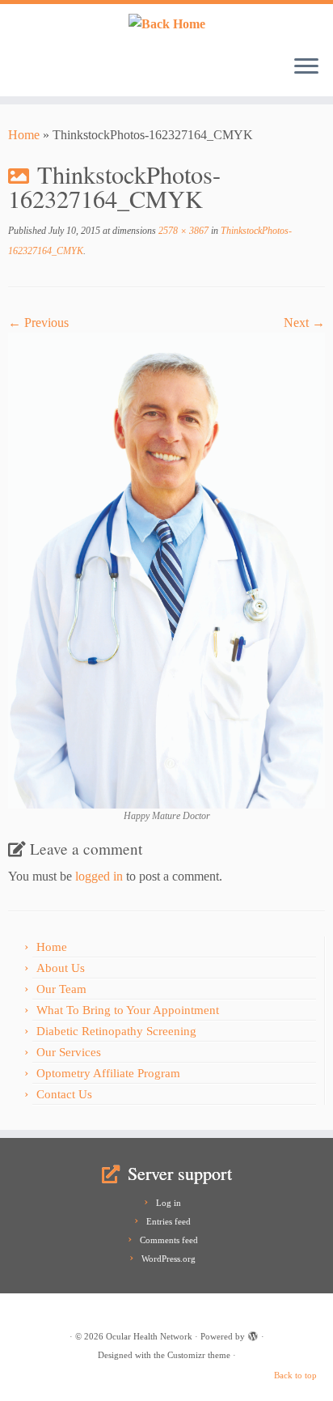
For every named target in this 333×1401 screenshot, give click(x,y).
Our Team (61, 989)
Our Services (68, 1052)
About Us (60, 968)
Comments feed (169, 1240)
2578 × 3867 (182, 230)
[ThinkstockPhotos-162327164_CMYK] (166, 569)
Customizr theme (198, 1355)
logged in (99, 876)
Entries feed (168, 1221)
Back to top (295, 1375)
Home (24, 135)
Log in (168, 1203)
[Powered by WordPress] (253, 1333)
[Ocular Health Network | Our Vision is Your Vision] (166, 23)
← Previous (38, 322)
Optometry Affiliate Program (108, 1073)
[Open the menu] (306, 67)
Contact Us (64, 1094)
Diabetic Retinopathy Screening (116, 1031)
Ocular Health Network (149, 1336)
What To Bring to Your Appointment (127, 1010)
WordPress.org (168, 1258)
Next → (304, 322)
